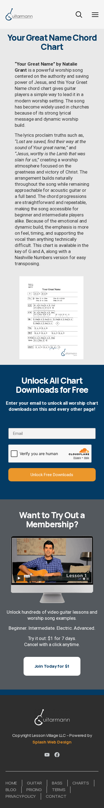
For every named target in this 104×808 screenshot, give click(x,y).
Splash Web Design (52, 742)
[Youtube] (47, 754)
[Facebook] (57, 754)
